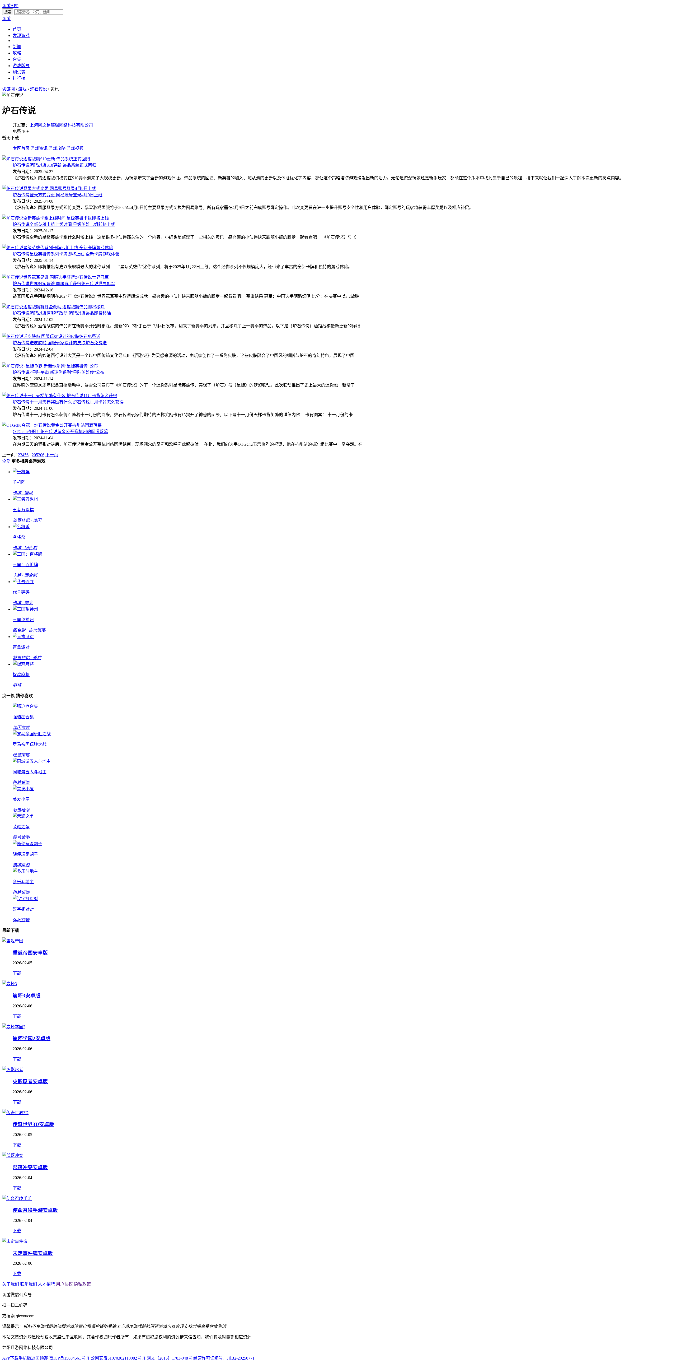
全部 (6, 461)
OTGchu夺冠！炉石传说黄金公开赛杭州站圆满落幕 (60, 431)
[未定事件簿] (14, 1241)
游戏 (22, 89)
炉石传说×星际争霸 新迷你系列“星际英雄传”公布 (58, 372)
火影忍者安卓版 (30, 1081)
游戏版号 (21, 65)
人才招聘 (46, 1284)
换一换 (8, 696)
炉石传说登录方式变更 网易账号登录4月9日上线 (57, 195)
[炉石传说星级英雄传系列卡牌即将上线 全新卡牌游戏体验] (57, 247)
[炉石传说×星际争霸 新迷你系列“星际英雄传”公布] (50, 366)
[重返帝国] (12, 941)
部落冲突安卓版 (30, 1167)
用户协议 (64, 1284)
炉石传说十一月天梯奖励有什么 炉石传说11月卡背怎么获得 (68, 402)
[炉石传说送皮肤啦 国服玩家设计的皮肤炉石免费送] (51, 336)
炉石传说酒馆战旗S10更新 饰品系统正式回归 (54, 165)
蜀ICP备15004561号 (67, 1358)
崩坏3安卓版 (26, 995)
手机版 (24, 1358)
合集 (17, 59)
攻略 (17, 53)
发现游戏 (21, 35)
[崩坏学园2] (13, 1027)
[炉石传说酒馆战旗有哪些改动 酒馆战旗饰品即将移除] (53, 307)
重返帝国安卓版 (30, 953)
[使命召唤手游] (17, 1198)
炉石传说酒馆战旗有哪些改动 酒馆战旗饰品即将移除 (62, 313)
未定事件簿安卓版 (33, 1253)
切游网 (8, 89)
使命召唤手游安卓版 (35, 1210)
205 (35, 455)
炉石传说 (38, 89)
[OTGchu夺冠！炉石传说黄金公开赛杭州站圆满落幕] (52, 425)
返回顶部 (39, 1358)
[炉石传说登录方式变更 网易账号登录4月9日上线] (49, 188)
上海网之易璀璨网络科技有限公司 (61, 125)
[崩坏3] (9, 983)
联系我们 (28, 1284)
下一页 (51, 455)
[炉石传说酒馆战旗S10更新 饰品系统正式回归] (46, 159)
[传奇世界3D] (15, 1112)
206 (41, 455)
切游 (6, 18)
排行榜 (19, 78)
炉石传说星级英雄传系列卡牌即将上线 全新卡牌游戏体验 (66, 254)
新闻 (17, 46)
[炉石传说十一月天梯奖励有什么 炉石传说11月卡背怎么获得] (59, 395)
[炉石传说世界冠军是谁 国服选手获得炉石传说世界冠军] (55, 277)
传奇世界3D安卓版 (33, 1124)
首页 (17, 29)
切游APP (10, 5)
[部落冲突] (12, 1155)
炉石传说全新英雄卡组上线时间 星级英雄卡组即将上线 (64, 224)
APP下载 (10, 1358)
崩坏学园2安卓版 (31, 1038)
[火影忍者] (12, 1069)
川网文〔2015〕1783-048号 (167, 1358)
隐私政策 (82, 1284)
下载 (17, 973)
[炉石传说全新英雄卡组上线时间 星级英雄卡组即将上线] (55, 218)
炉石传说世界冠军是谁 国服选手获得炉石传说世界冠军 (64, 283)
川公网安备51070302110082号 (113, 1358)
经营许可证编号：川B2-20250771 (224, 1358)
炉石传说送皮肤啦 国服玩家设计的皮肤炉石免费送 (60, 343)
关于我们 (10, 1284)
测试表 (19, 72)
